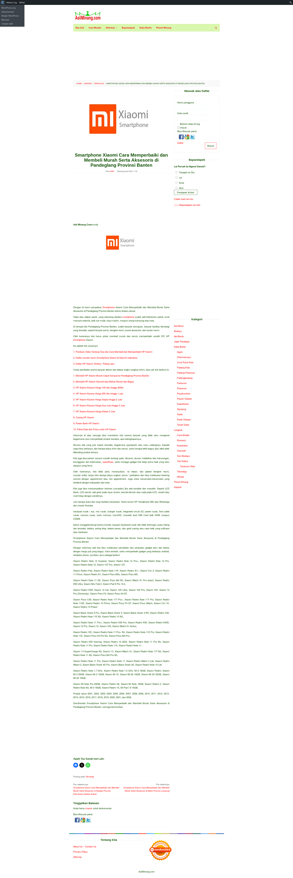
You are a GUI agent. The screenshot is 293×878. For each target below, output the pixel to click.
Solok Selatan (184, 419)
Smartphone (109, 307)
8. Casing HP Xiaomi (83, 417)
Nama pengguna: (185, 102)
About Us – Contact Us (84, 846)
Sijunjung (181, 408)
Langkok (178, 429)
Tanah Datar (183, 424)
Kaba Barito (180, 346)
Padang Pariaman (186, 372)
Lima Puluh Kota (185, 362)
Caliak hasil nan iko (183, 198)
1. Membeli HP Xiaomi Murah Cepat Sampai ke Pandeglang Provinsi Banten (111, 375)
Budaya (178, 330)
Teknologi (89, 776)
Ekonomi (181, 440)
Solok (180, 414)
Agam (180, 351)
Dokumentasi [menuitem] (8, 12)
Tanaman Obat (187, 466)
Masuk (210, 145)
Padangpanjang (184, 377)
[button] (77, 819)
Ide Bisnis (179, 336)
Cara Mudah (183, 434)
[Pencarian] (216, 28)
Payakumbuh (183, 393)
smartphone (128, 316)
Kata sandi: (182, 113)
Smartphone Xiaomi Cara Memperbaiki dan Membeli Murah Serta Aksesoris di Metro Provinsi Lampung (146, 787)
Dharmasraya (184, 356)
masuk (88, 808)
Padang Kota (183, 367)
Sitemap (77, 856)
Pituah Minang (181, 481)
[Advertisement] (146, 56)
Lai (180, 177)
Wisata (180, 476)
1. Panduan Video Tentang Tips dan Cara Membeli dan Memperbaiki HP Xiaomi (112, 351)
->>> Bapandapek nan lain (187, 204)
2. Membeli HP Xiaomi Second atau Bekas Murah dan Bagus (103, 381)
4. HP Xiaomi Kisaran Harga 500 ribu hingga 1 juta (98, 393)
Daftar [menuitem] (22, 2)
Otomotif (181, 450)
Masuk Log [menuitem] (11, 2)
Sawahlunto (183, 403)
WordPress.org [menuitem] (9, 8)
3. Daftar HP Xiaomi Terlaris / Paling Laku (94, 363)
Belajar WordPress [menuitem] (10, 16)
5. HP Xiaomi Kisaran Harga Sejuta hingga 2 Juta (97, 399)
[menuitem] (2, 2)
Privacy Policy (80, 851)
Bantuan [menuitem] (5, 20)
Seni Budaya (183, 455)
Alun (181, 187)
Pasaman (182, 388)
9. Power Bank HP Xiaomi (86, 423)
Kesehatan (182, 445)
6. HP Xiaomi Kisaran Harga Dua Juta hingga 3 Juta (99, 405)
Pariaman (182, 382)
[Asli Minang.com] (87, 15)
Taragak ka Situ (187, 172)
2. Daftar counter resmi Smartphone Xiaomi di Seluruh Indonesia (105, 357)
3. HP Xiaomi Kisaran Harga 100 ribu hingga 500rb (98, 387)
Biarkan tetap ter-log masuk (190, 125)
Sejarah (178, 486)
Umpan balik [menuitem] (7, 23)
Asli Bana (178, 325)
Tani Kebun (182, 460)
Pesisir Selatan (184, 398)
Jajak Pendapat (181, 341)
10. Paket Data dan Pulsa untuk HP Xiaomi (94, 429)
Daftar (180, 142)
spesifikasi (108, 461)
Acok (181, 182)
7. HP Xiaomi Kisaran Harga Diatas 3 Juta (94, 411)
